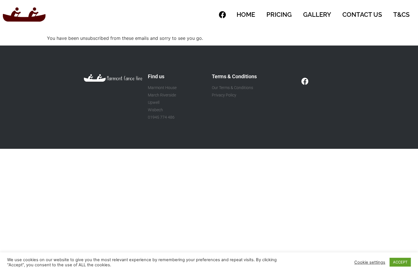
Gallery (317, 14)
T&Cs (401, 14)
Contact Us (362, 14)
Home (246, 14)
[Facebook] (222, 14)
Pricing (279, 14)
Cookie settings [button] (369, 262)
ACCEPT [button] (400, 262)
